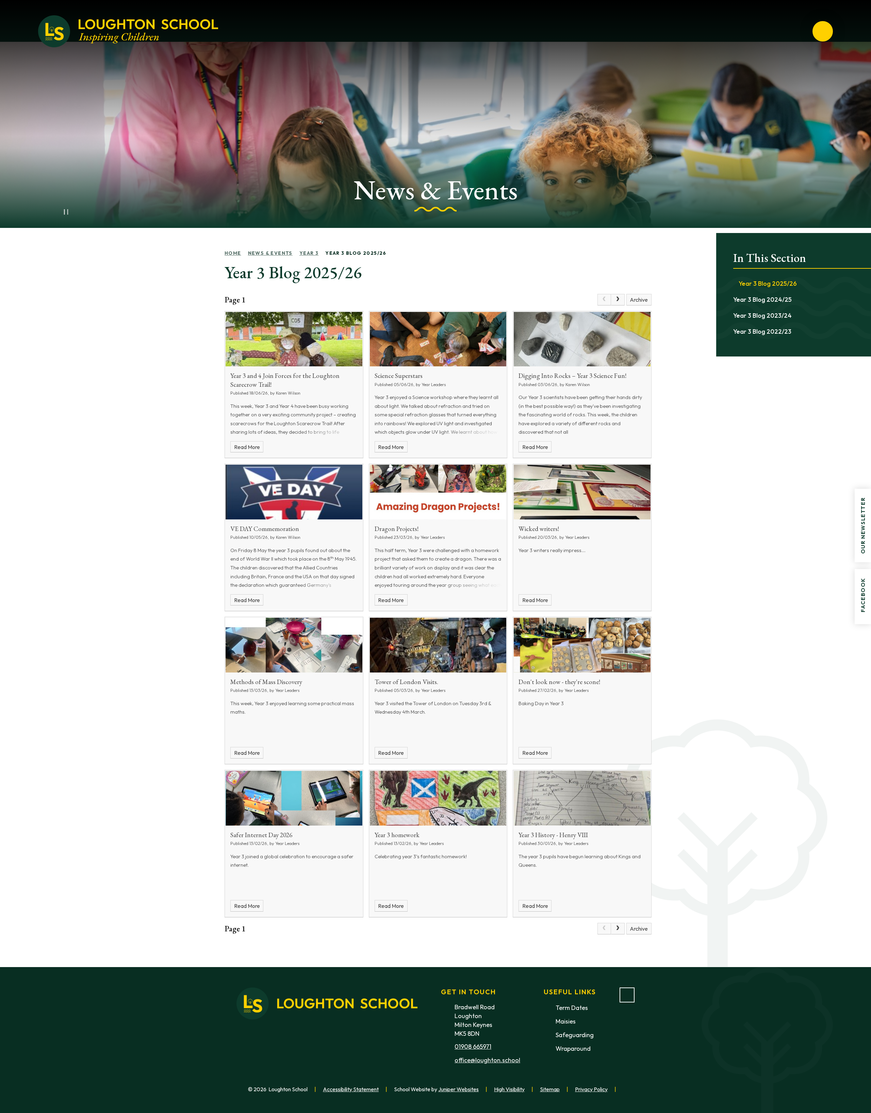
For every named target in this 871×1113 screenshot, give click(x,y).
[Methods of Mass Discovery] (294, 645)
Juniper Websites (458, 1089)
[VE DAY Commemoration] (294, 492)
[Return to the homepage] (128, 31)
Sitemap (550, 1089)
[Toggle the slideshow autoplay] (66, 211)
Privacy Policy (591, 1089)
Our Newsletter (862, 525)
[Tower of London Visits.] (438, 645)
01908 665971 (473, 1046)
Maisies (566, 1021)
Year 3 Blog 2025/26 (356, 253)
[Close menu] (822, 31)
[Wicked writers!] (582, 492)
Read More (247, 447)
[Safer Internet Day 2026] (294, 798)
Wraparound (573, 1048)
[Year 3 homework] (438, 798)
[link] (604, 299)
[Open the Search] (798, 31)
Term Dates (572, 1008)
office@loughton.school (487, 1060)
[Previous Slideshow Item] (51, 211)
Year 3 (308, 253)
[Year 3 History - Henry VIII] (582, 798)
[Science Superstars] (438, 339)
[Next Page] (618, 299)
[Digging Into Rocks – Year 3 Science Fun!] (582, 339)
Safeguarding (575, 1035)
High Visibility (509, 1089)
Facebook (862, 595)
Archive (639, 299)
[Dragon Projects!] (438, 492)
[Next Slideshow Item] (80, 211)
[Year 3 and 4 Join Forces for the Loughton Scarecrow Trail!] (294, 339)
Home (233, 253)
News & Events (270, 253)
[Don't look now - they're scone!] (582, 645)
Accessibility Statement (351, 1089)
